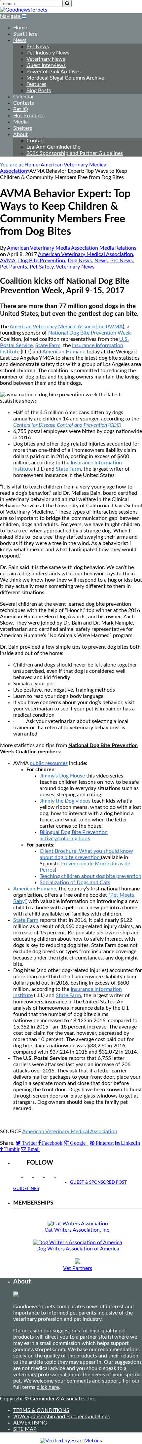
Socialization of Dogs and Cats (75, 882)
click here (48, 1387)
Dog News (80, 260)
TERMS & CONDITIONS (41, 1410)
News (19, 40)
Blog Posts (38, 90)
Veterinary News (45, 59)
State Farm (47, 345)
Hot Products (29, 115)
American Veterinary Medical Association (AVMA (66, 326)
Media (20, 122)
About (20, 134)
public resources (49, 763)
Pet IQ (20, 109)
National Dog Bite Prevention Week (89, 333)
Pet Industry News (47, 52)
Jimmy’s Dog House (62, 775)
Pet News (37, 46)
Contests (23, 103)
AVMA (8, 260)
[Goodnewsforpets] (23, 10)
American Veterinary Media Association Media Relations (71, 248)
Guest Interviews (46, 65)
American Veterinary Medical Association (85, 254)
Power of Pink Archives (53, 71)
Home (20, 27)
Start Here (25, 34)
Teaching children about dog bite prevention (90, 876)
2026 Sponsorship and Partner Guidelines (74, 153)
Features (36, 84)
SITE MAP (25, 1429)
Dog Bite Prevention (41, 260)
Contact (35, 140)
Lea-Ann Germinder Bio (53, 147)
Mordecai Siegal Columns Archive (65, 78)
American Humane (63, 351)
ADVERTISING (30, 1423)
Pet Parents (13, 267)
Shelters (22, 128)
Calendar (23, 96)
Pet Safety (41, 267)
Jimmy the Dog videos (65, 801)
